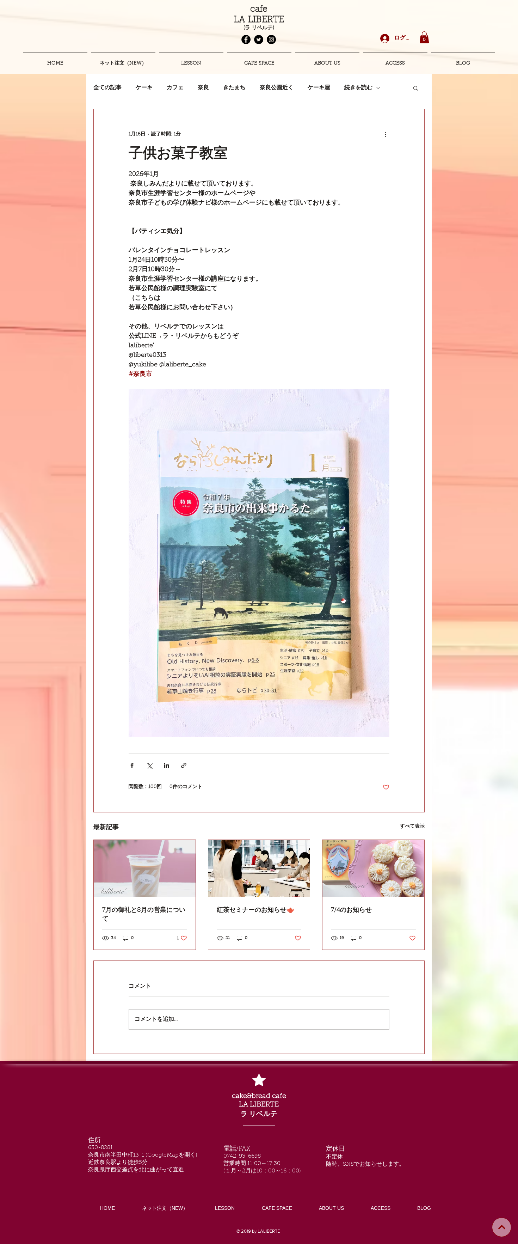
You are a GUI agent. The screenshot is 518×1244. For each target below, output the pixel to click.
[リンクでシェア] (183, 765)
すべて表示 (412, 826)
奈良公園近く (277, 88)
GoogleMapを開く (171, 1155)
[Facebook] (246, 39)
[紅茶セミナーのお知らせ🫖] (259, 868)
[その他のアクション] (385, 134)
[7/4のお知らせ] (373, 868)
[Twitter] (258, 39)
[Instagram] (271, 39)
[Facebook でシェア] (132, 765)
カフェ (175, 88)
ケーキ (144, 88)
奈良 (203, 88)
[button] (424, 37)
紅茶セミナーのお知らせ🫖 (255, 910)
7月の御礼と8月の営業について (143, 914)
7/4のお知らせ (351, 910)
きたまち (234, 88)
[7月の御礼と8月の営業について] (145, 868)
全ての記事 (107, 88)
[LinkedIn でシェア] (166, 765)
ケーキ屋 (319, 88)
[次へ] (501, 1227)
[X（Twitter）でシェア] (149, 765)
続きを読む (358, 88)
